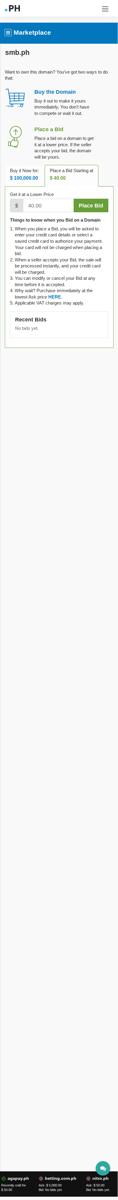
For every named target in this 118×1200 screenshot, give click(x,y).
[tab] (54, 296)
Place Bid (91, 205)
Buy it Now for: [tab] (24, 174)
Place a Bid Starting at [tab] (71, 174)
